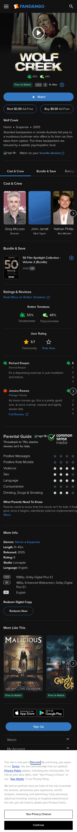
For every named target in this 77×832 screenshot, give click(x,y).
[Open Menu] (6, 6)
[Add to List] (62, 85)
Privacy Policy (12, 770)
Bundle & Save (46, 171)
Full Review (16, 414)
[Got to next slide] (73, 213)
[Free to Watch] (23, 663)
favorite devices (50, 153)
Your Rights (17, 779)
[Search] (71, 6)
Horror (19, 542)
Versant (35, 762)
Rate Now (48, 348)
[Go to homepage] (29, 6)
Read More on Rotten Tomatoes (24, 297)
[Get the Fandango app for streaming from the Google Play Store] (51, 713)
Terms (15, 766)
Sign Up (38, 727)
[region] (38, 791)
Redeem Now (18, 611)
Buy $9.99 (57, 109)
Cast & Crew (15, 171)
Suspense (33, 542)
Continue (38, 825)
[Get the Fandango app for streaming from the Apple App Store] (25, 713)
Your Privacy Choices (38, 814)
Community (29, 348)
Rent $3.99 (20, 109)
